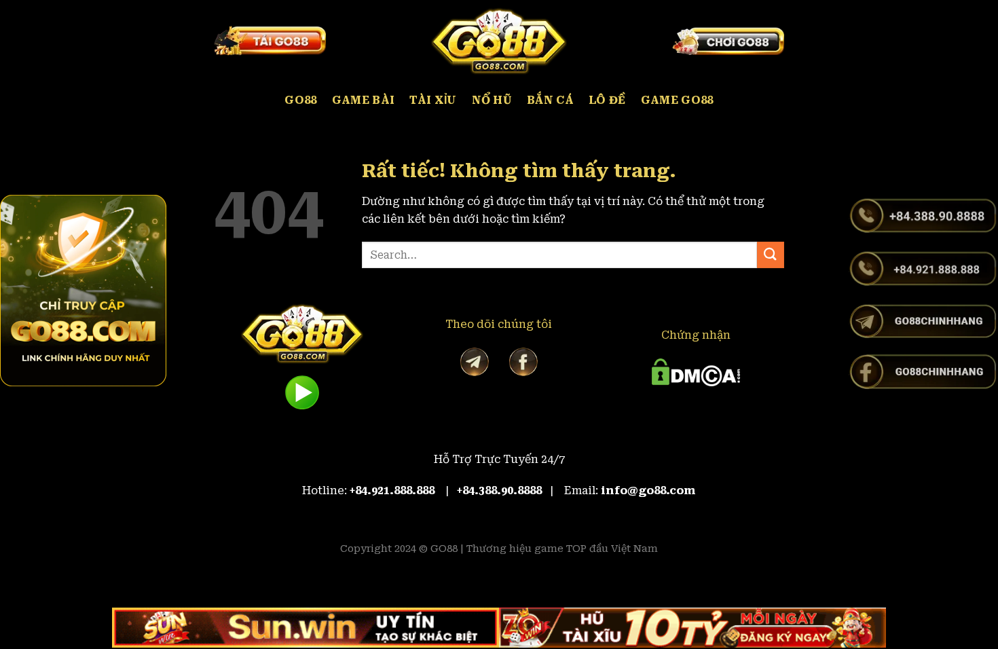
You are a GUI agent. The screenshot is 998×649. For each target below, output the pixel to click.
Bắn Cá (550, 100)
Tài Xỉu (432, 100)
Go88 (300, 100)
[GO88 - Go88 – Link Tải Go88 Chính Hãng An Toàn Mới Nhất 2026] (499, 40)
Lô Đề (607, 100)
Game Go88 (677, 100)
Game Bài (363, 100)
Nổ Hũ (492, 100)
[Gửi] (770, 255)
